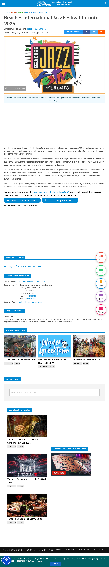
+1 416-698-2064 (30, 298)
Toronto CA (48, 12)
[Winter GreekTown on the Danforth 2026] (54, 346)
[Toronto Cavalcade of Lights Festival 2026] (27, 465)
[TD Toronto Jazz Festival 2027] (20, 346)
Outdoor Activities (37, 12)
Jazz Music (20, 12)
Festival (13, 12)
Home (27, 550)
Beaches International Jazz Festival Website (33, 281)
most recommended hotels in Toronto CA (51, 192)
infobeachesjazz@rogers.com (30, 302)
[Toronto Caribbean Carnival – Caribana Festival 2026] (27, 426)
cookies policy (37, 561)
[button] (6, 560)
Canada (7, 12)
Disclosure (49, 550)
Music (27, 12)
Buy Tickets (37, 550)
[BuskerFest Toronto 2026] (89, 346)
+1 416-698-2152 (29, 296)
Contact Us (69, 550)
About (59, 550)
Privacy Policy (83, 550)
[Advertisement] (54, 123)
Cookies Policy (98, 550)
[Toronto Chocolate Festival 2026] (27, 505)
